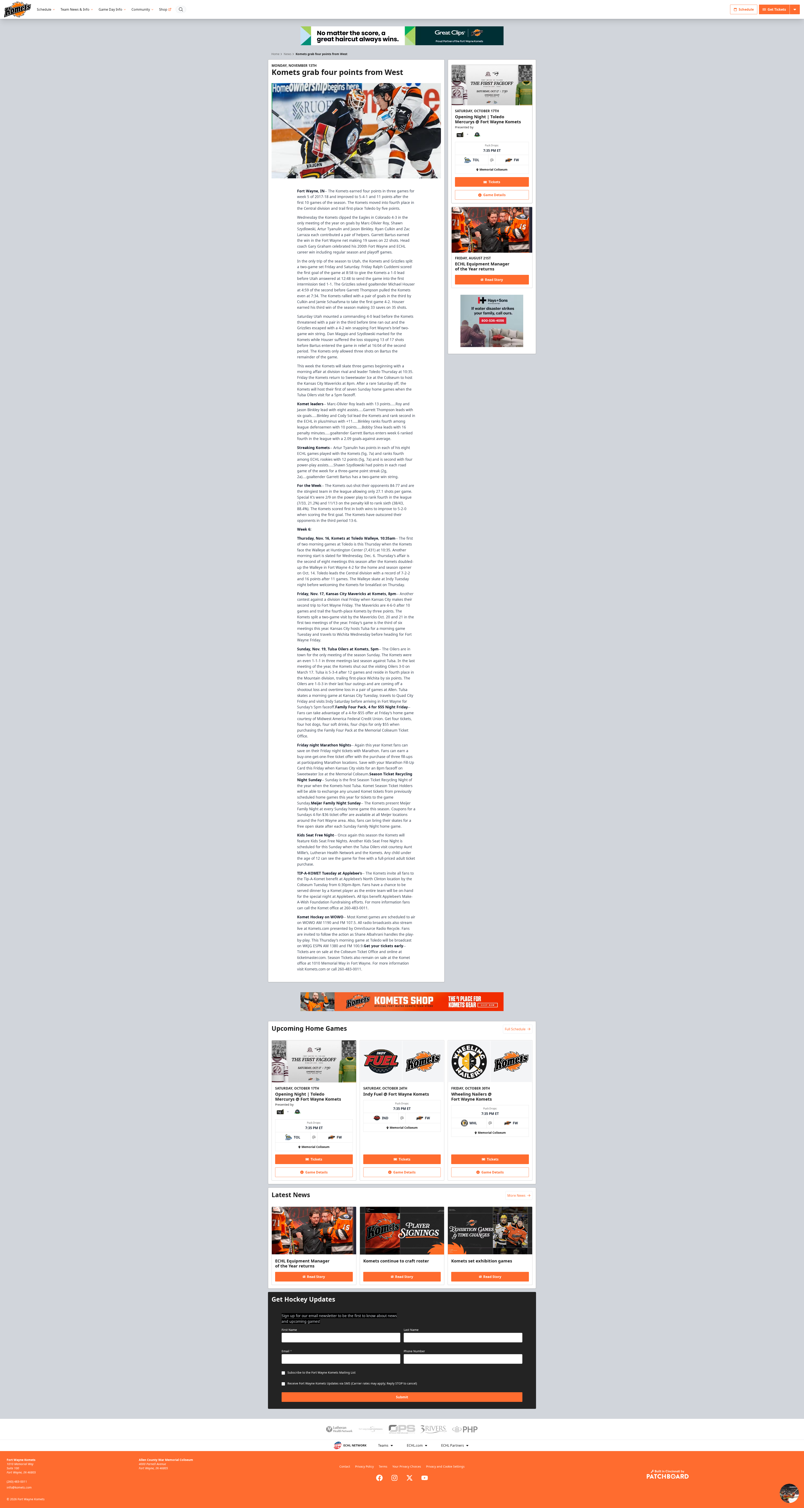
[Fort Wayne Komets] (17, 9)
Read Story (494, 279)
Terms (383, 1466)
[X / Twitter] (409, 1478)
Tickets (494, 182)
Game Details (494, 195)
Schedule (44, 9)
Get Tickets (777, 9)
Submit (402, 1397)
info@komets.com (19, 1487)
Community (140, 9)
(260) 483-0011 (17, 1482)
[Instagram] (394, 1478)
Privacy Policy (364, 1466)
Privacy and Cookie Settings (445, 1466)
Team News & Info (75, 9)
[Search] (181, 9)
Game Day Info (110, 9)
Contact (344, 1466)
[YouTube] (424, 1478)
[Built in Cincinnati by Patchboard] (668, 1474)
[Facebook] (379, 1478)
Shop (163, 9)
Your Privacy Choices (406, 1466)
